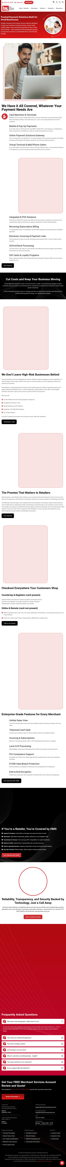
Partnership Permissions (33, 1142)
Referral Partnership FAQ (33, 1139)
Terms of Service (48, 1161)
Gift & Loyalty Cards (8, 1144)
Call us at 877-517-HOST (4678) (20, 1089)
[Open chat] (62, 1163)
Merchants (34, 8)
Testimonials (55, 1139)
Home (21, 8)
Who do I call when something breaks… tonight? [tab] (22, 1056)
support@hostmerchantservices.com (45, 1107)
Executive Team (55, 1136)
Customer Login (55, 1133)
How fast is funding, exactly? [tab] (16, 1044)
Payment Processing (9, 1133)
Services (26, 8)
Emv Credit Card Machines (10, 1139)
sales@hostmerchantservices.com (45, 1112)
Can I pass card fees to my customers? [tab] (19, 1062)
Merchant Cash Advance (10, 1142)
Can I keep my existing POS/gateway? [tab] (19, 1038)
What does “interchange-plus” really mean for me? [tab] (23, 1021)
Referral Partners (30, 1136)
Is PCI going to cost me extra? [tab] (16, 1050)
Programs (50, 8)
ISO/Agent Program (31, 1133)
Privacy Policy (39, 1161)
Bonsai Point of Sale (9, 1136)
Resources (59, 8)
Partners (42, 8)
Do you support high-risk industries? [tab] (18, 1068)
